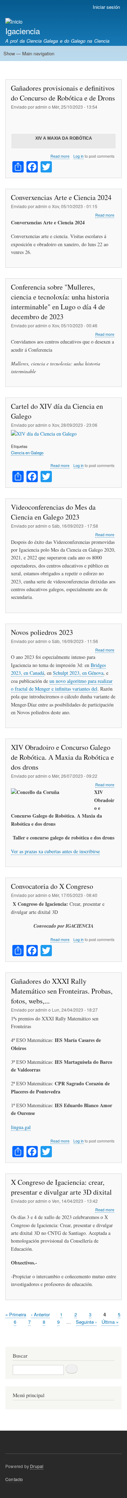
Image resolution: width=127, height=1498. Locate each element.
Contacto (14, 1479)
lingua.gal (21, 1127)
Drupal (36, 1466)
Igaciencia (22, 30)
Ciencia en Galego (27, 452)
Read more (59, 156)
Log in (78, 156)
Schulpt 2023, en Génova (78, 672)
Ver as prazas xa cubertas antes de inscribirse (55, 851)
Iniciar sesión (106, 7)
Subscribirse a (8, 1338)
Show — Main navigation (29, 53)
